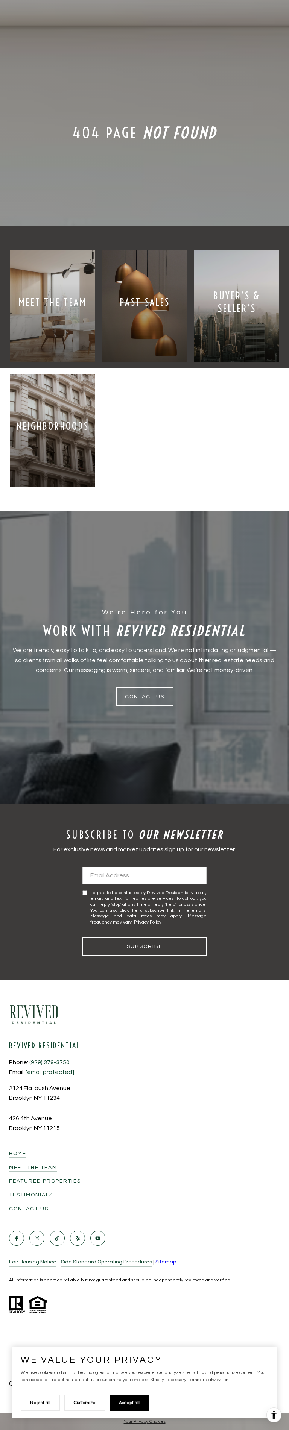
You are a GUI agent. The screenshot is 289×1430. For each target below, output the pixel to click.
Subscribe (145, 946)
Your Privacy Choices (145, 1421)
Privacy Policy (147, 922)
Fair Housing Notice (32, 1262)
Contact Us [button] (144, 696)
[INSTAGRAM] (36, 1238)
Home (17, 1153)
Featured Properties (45, 1181)
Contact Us (29, 1209)
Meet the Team (33, 1167)
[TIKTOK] (57, 1238)
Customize (85, 1402)
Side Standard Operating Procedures (106, 1262)
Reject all (40, 1402)
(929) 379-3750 (49, 1062)
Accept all (129, 1402)
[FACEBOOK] (16, 1238)
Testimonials (31, 1195)
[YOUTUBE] (97, 1238)
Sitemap (165, 1262)
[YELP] (77, 1238)
